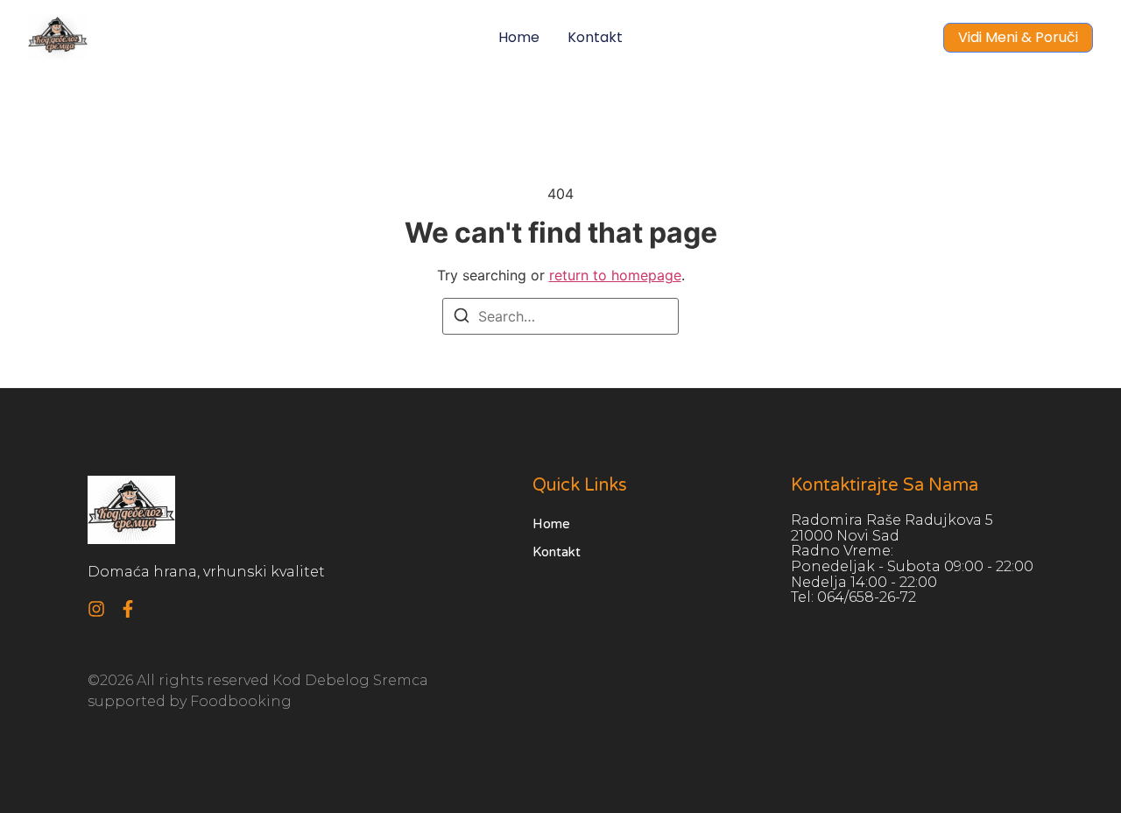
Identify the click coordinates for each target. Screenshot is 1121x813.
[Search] (461, 318)
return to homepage (615, 275)
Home (518, 38)
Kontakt (595, 38)
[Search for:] (560, 316)
